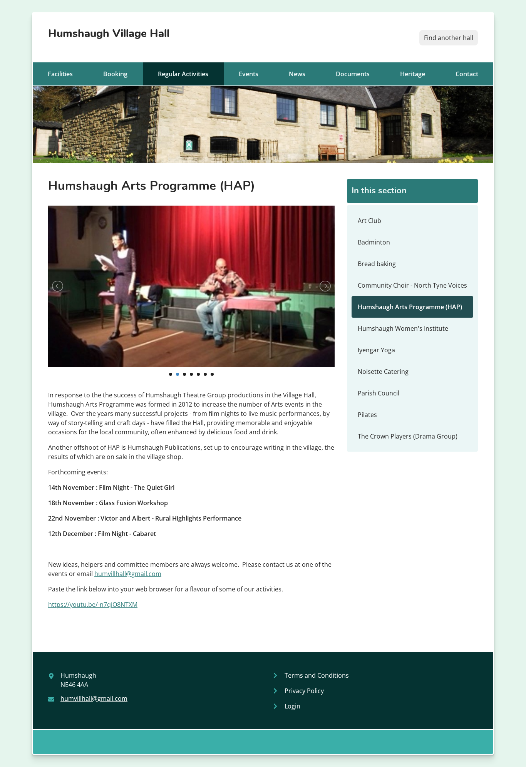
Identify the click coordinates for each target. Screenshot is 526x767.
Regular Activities (183, 74)
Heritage (412, 74)
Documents (353, 74)
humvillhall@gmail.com (127, 573)
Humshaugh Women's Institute (403, 328)
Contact (467, 74)
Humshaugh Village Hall (108, 33)
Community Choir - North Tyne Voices (412, 285)
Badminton (374, 242)
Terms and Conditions (317, 675)
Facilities (60, 74)
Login (292, 706)
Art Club (369, 220)
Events (248, 74)
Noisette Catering (383, 371)
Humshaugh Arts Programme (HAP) (410, 307)
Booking (115, 74)
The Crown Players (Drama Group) (407, 436)
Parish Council (378, 393)
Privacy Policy (304, 691)
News (297, 74)
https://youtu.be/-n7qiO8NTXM (92, 604)
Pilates (367, 414)
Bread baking (377, 264)
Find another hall (448, 37)
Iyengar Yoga (376, 350)
